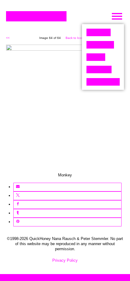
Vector (100, 45)
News (99, 69)
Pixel (98, 32)
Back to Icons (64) (78, 37)
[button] (18, 187)
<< (8, 37)
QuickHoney (36, 16)
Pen (95, 57)
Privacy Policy (65, 260)
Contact (103, 82)
